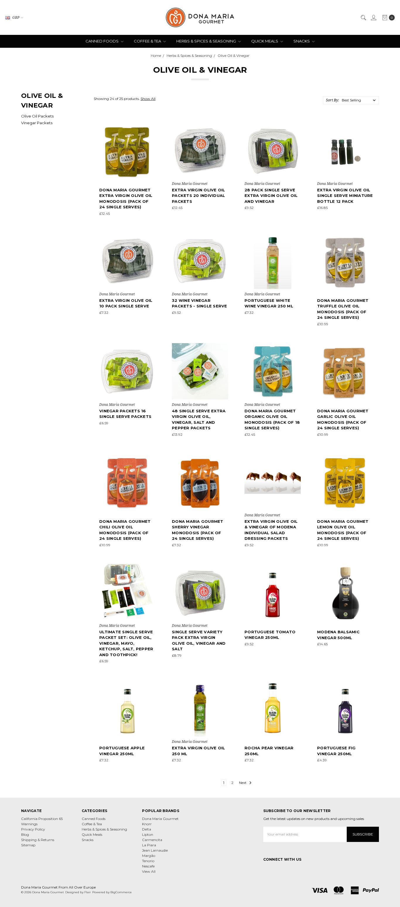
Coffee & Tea (148, 41)
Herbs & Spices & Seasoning (206, 41)
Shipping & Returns (37, 840)
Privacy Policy (33, 829)
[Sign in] (373, 17)
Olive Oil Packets (37, 116)
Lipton (147, 834)
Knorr (147, 824)
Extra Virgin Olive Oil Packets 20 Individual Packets (198, 196)
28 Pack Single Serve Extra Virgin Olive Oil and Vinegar (271, 196)
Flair (87, 892)
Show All (148, 98)
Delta (146, 829)
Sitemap (28, 845)
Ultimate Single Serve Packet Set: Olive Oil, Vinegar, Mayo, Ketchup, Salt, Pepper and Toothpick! (126, 643)
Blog (25, 834)
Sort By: (332, 100)
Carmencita (152, 840)
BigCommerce (121, 892)
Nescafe (148, 866)
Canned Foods (102, 41)
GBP (15, 17)
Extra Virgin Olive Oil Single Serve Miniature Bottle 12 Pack (345, 196)
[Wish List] (151, 152)
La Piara (149, 845)
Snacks (302, 41)
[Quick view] (151, 126)
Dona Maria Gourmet (160, 818)
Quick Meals (265, 41)
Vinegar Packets (36, 122)
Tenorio (148, 861)
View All (148, 871)
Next (243, 782)
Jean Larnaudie (155, 850)
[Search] (363, 17)
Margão (148, 855)
